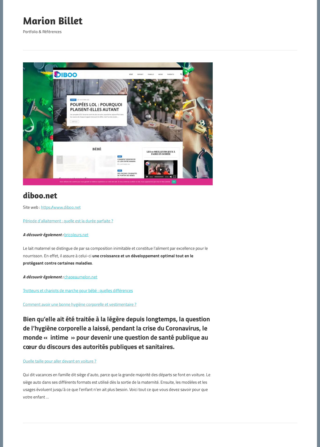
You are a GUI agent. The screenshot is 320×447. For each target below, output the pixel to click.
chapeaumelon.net (80, 277)
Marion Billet (52, 20)
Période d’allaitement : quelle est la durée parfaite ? (68, 221)
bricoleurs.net (76, 234)
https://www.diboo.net (61, 207)
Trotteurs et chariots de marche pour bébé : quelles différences (78, 290)
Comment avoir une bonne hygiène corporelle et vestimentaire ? (79, 304)
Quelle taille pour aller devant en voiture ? (59, 361)
